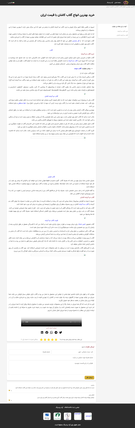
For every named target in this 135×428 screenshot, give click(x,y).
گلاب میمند (77, 68)
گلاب (51, 50)
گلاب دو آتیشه (73, 61)
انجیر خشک (82, 224)
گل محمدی (75, 41)
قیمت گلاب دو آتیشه (51, 220)
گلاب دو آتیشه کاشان (122, 35)
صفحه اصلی (118, 3)
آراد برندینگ (110, 3)
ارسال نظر (89, 377)
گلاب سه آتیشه (84, 204)
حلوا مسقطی (22, 103)
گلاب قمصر (51, 177)
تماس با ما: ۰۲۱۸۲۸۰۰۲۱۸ (71, 407)
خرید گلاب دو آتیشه (123, 31)
